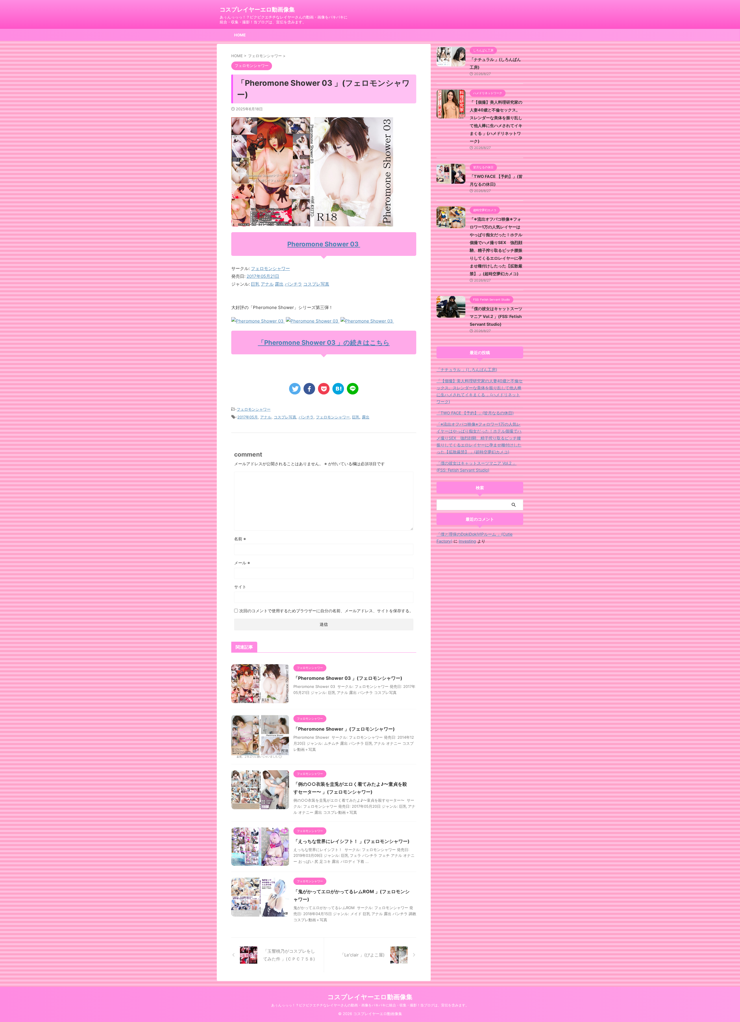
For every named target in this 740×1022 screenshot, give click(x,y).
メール (242, 562)
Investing (467, 541)
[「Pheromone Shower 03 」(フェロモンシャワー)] (338, 388)
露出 (279, 284)
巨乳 (255, 284)
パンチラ (293, 284)
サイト (240, 586)
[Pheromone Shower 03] (258, 321)
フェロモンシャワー (270, 268)
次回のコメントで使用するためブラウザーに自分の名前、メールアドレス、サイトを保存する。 (326, 610)
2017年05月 (247, 417)
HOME (240, 35)
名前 (240, 538)
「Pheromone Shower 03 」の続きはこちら (324, 342)
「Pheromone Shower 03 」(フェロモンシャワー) (347, 678)
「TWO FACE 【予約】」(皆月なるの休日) (475, 412)
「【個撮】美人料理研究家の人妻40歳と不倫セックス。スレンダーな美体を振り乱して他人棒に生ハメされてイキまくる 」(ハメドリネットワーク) (479, 391)
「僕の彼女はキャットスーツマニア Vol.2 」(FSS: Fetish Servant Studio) (496, 316)
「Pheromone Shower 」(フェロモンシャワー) (344, 729)
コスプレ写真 (316, 284)
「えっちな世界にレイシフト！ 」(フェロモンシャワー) (351, 841)
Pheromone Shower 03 (323, 244)
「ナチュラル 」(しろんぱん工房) (466, 369)
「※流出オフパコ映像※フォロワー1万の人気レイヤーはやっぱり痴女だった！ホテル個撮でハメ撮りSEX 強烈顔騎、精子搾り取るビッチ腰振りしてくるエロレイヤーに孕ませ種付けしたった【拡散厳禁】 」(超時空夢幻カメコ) (478, 438)
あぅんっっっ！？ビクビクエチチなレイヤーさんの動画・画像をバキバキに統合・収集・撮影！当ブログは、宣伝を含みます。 (370, 1005)
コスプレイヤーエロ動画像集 (257, 9)
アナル (267, 284)
